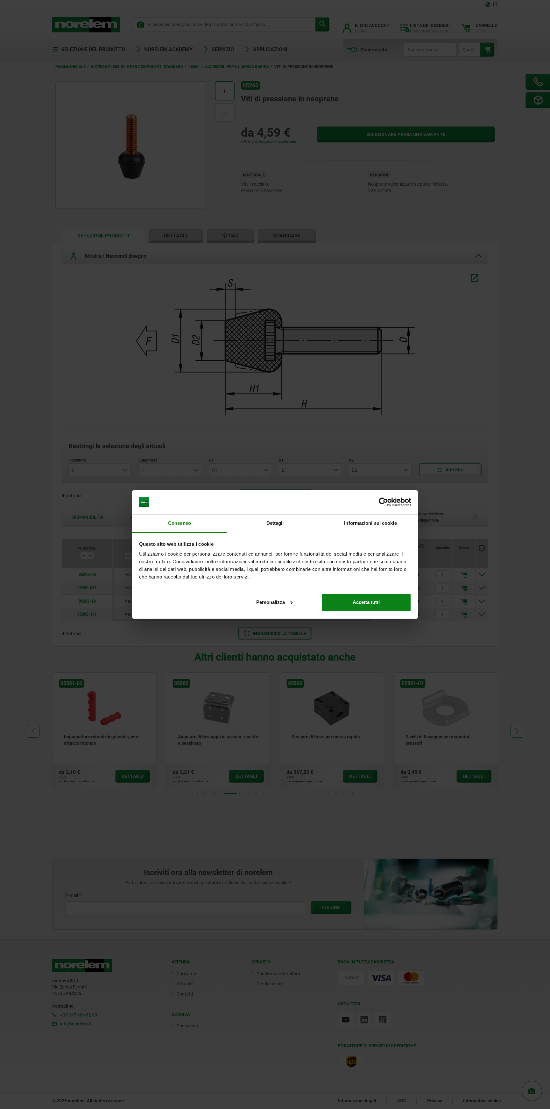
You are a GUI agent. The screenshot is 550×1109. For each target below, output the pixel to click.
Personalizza (270, 602)
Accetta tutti (366, 602)
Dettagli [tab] (275, 523)
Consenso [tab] (179, 523)
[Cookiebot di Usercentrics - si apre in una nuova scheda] (383, 502)
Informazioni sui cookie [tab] (370, 523)
